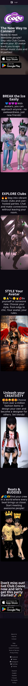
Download (14, 645)
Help (14, 643)
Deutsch (14, 671)
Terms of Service (14, 650)
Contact (14, 639)
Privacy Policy (14, 653)
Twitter (15, 659)
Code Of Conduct (14, 648)
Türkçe (14, 682)
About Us (14, 634)
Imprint (14, 636)
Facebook (15, 657)
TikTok (15, 666)
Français (14, 678)
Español (14, 675)
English (14, 673)
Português (14, 680)
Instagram (15, 662)
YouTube (15, 664)
